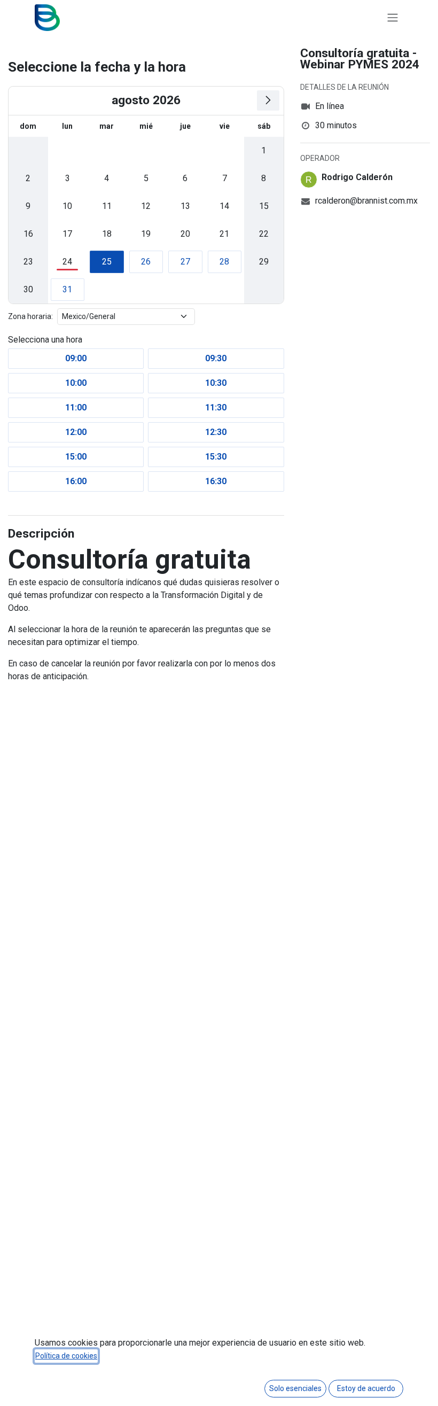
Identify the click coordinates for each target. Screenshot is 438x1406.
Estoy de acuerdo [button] (366, 1388)
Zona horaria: (30, 316)
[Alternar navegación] (392, 18)
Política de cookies (66, 1355)
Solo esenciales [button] (295, 1388)
